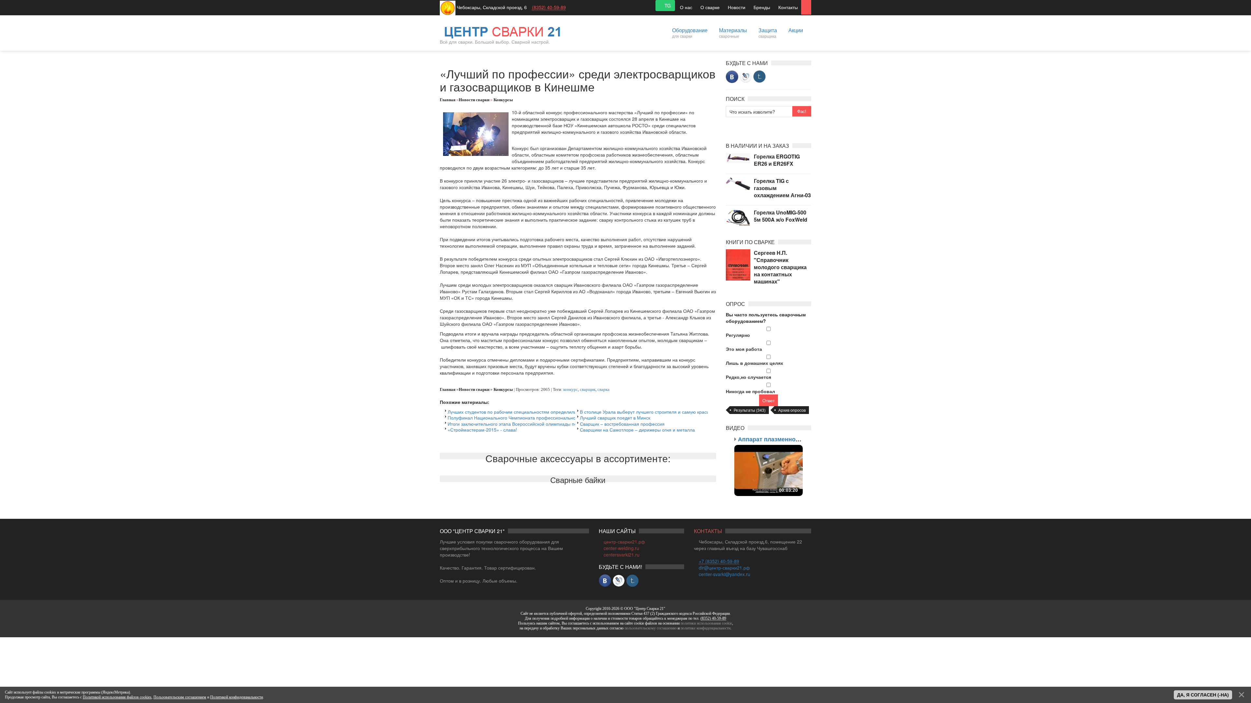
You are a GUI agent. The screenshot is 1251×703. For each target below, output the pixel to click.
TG (667, 5)
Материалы (733, 32)
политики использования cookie (706, 623)
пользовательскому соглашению (651, 628)
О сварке (710, 7)
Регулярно (738, 335)
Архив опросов (792, 410)
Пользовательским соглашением (179, 697)
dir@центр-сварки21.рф (724, 567)
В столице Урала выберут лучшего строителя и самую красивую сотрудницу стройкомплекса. (680, 411)
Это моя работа (744, 349)
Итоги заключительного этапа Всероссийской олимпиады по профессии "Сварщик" (537, 423)
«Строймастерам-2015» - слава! (482, 429)
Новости (736, 7)
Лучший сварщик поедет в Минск (615, 417)
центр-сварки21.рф (624, 541)
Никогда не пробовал (750, 391)
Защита (767, 32)
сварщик (588, 389)
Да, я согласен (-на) (1203, 694)
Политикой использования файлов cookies (117, 697)
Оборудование (690, 32)
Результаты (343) (750, 410)
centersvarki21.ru (622, 554)
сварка (603, 389)
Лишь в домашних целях (754, 363)
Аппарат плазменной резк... (778, 439)
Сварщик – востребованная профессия (622, 423)
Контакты (788, 7)
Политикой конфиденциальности (236, 697)
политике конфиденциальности (705, 628)
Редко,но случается (748, 377)
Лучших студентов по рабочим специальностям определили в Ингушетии (526, 411)
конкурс (570, 389)
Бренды (762, 7)
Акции (795, 30)
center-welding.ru (621, 548)
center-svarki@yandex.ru (724, 574)
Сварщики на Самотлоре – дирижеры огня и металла (637, 429)
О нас (686, 7)
